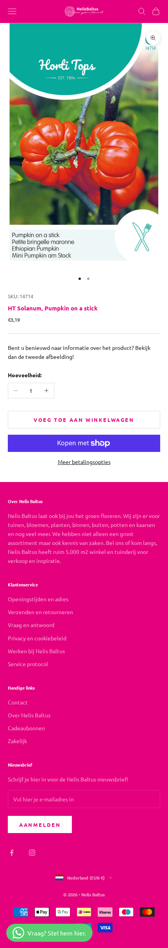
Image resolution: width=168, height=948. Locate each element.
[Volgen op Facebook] (12, 853)
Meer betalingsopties (84, 461)
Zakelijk (17, 740)
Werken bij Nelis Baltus (36, 650)
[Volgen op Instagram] (32, 853)
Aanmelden (40, 824)
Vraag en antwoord (31, 624)
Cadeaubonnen (26, 727)
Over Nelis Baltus (29, 715)
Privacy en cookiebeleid (37, 638)
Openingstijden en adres (38, 598)
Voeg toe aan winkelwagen (84, 419)
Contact (18, 702)
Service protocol (28, 663)
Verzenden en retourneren (40, 611)
